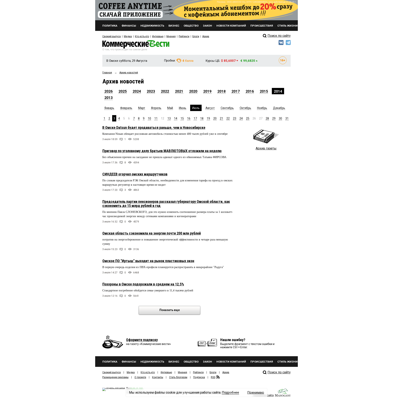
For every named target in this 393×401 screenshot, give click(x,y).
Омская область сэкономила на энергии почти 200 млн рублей (151, 233)
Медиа (128, 36)
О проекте (140, 377)
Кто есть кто (142, 36)
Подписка (199, 377)
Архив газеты (266, 148)
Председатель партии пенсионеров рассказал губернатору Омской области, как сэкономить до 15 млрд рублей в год (166, 203)
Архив (205, 36)
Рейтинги (184, 36)
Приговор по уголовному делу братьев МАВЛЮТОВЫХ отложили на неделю (162, 151)
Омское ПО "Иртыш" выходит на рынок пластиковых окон (148, 261)
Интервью (157, 36)
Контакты (157, 377)
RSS (213, 377)
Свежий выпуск (111, 36)
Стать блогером (178, 377)
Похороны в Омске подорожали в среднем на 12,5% (143, 284)
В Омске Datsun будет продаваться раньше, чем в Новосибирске (153, 127)
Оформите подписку (142, 340)
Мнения (171, 36)
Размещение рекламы (115, 377)
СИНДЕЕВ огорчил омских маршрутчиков (134, 174)
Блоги (195, 36)
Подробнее (230, 392)
